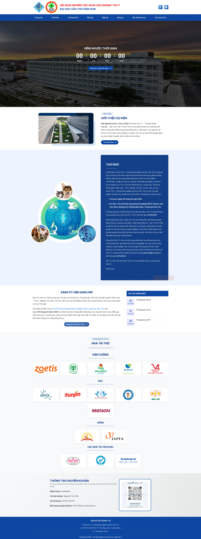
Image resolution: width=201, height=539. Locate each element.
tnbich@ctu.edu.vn (101, 531)
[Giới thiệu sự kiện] (109, 142)
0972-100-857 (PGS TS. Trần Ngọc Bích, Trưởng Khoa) (102, 528)
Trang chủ (39, 18)
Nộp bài (105, 18)
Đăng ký (120, 18)
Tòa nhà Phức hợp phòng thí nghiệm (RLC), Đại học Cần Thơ (78, 309)
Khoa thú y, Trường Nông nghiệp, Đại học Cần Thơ (101, 525)
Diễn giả (90, 18)
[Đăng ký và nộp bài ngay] (100, 72)
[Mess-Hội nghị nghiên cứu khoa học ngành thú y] (166, 7)
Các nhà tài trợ (160, 18)
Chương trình (73, 18)
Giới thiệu (55, 18)
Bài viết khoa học (139, 18)
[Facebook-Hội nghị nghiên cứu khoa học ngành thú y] (160, 7)
